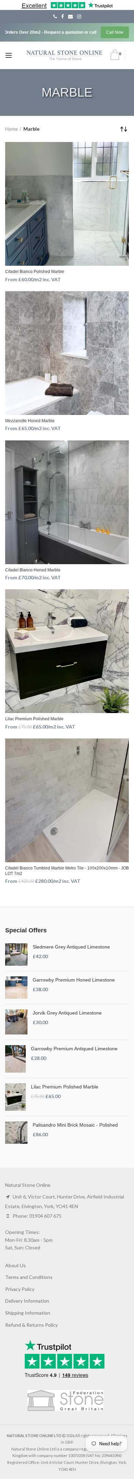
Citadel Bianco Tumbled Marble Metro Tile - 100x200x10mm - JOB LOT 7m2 (67, 871)
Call (55, 16)
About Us (15, 1265)
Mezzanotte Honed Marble (30, 420)
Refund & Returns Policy (31, 1325)
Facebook (62, 16)
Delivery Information (27, 1301)
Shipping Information (27, 1313)
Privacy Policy (19, 1289)
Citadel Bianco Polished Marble (34, 271)
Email (70, 16)
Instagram (79, 16)
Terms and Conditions (29, 1277)
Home (11, 129)
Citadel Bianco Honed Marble (32, 570)
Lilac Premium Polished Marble (34, 718)
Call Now (114, 32)
